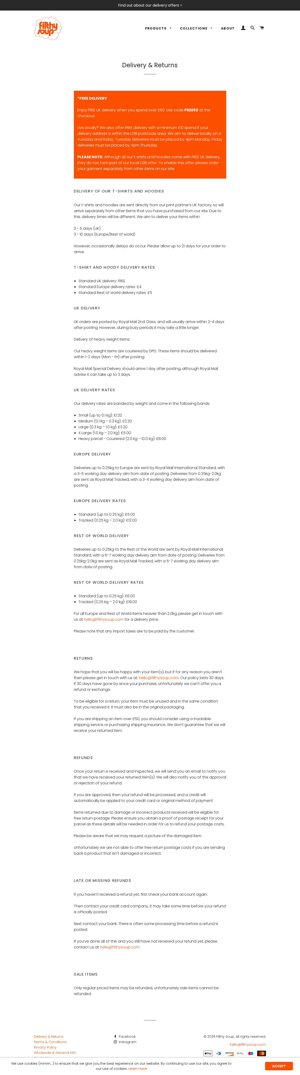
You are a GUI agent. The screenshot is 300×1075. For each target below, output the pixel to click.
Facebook (127, 1036)
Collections (194, 28)
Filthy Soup (225, 1036)
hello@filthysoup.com (104, 619)
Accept (279, 1066)
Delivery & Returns (49, 1036)
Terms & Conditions (50, 1042)
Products (156, 28)
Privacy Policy (45, 1047)
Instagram (127, 1042)
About (228, 28)
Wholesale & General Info (55, 1052)
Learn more (137, 1068)
